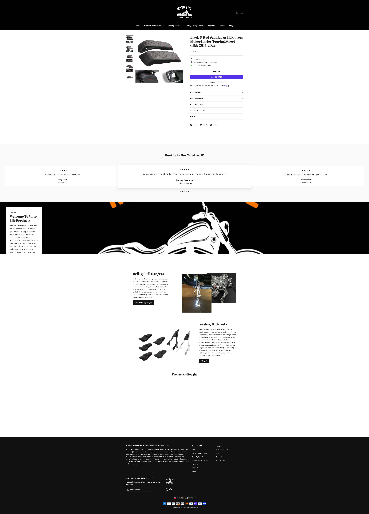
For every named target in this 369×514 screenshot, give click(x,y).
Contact (222, 25)
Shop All (204, 361)
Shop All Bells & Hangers (143, 303)
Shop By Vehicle (174, 25)
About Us (211, 25)
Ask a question (197, 110)
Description (196, 92)
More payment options (216, 82)
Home (138, 25)
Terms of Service (222, 450)
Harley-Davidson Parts (153, 25)
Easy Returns (196, 104)
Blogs (231, 25)
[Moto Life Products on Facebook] (170, 489)
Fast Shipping (196, 98)
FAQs (217, 453)
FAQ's (192, 116)
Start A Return (221, 460)
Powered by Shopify (192, 507)
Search (218, 446)
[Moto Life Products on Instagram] (167, 489)
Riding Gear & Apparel (195, 25)
